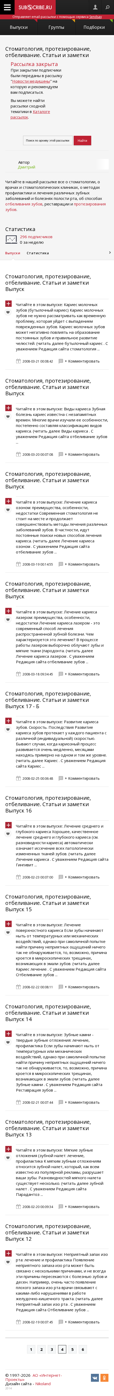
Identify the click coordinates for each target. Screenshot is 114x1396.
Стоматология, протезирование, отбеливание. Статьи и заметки (48, 52)
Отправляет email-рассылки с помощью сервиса (57, 17)
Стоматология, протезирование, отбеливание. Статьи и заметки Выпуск (48, 283)
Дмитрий (26, 167)
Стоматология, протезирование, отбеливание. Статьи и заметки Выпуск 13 (48, 1128)
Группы (56, 27)
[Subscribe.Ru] (35, 7)
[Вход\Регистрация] (95, 7)
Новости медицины (31, 81)
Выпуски (19, 27)
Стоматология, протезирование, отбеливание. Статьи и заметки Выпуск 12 (48, 1232)
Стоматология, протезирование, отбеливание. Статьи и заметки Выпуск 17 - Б (48, 700)
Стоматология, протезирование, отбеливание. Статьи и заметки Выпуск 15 (48, 903)
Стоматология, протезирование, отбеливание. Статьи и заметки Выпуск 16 (48, 804)
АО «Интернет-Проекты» (33, 1377)
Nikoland (43, 1383)
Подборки (94, 27)
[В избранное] (9, 313)
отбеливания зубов (23, 203)
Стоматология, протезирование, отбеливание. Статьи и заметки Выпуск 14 (48, 1013)
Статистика (20, 229)
